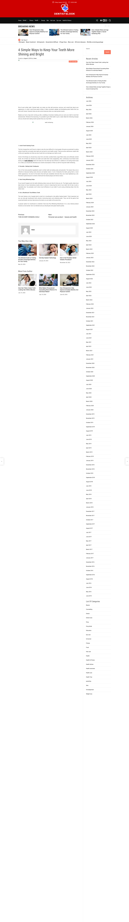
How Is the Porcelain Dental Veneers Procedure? (68, 258)
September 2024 (90, 173)
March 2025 (89, 152)
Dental (24, 20)
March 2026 (89, 118)
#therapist (22, 42)
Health (36, 20)
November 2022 (90, 266)
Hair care (52, 20)
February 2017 (90, 553)
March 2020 (89, 401)
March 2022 (89, 300)
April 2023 (88, 245)
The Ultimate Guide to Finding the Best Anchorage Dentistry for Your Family (69, 31)
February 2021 (90, 355)
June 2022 (89, 287)
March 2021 (89, 350)
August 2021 (89, 329)
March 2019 (89, 452)
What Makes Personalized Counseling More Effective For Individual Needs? (48, 289)
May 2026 (88, 109)
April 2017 (88, 545)
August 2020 (89, 380)
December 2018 (90, 465)
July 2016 (88, 583)
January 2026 (89, 126)
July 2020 (88, 384)
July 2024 (88, 181)
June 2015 (89, 596)
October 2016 (89, 570)
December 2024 (90, 164)
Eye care (59, 20)
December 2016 (90, 562)
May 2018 (88, 494)
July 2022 (88, 283)
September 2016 (90, 574)
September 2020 (90, 376)
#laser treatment (31, 42)
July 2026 (88, 101)
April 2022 (88, 295)
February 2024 (90, 202)
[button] (108, 26)
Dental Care (89, 617)
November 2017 (90, 515)
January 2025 (89, 160)
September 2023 (90, 223)
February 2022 (90, 304)
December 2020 (90, 363)
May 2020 (88, 393)
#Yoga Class (63, 42)
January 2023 (89, 257)
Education (88, 630)
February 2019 (90, 456)
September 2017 (90, 524)
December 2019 (90, 414)
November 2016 (90, 566)
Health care (89, 672)
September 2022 (90, 274)
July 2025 (88, 135)
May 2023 (88, 240)
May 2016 (88, 591)
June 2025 (89, 139)
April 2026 (88, 114)
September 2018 (90, 477)
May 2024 (88, 190)
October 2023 (89, 219)
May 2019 (88, 443)
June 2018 (89, 490)
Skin (48, 20)
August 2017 (89, 528)
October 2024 (89, 168)
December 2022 (90, 261)
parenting (88, 681)
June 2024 (89, 185)
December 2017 (90, 511)
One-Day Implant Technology (47, 258)
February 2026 (90, 122)
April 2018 (88, 498)
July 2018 (88, 486)
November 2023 (90, 215)
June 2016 (89, 587)
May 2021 (88, 342)
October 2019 (89, 422)
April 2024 (88, 194)
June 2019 (89, 439)
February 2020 (90, 405)
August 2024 (89, 177)
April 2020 (88, 397)
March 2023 (89, 249)
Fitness (31, 20)
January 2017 (89, 558)
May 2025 (88, 143)
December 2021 (90, 312)
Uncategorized (90, 689)
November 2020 (90, 367)
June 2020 (89, 388)
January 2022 (89, 308)
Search (88, 48)
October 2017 (89, 520)
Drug (87, 622)
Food (87, 647)
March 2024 (89, 198)
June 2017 (89, 536)
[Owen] (25, 230)
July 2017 (88, 532)
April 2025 (88, 147)
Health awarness (90, 668)
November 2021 (90, 316)
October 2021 (89, 321)
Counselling (89, 609)
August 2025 (89, 130)
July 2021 (88, 333)
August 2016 (89, 579)
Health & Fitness (67, 20)
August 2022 (89, 278)
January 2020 (89, 410)
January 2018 (89, 507)
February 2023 (90, 253)
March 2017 (89, 549)
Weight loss (89, 694)
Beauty (43, 20)
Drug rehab (89, 626)
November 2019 (90, 418)
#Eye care (71, 42)
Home (19, 20)
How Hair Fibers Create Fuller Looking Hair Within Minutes (27, 289)
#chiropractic (41, 42)
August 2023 (89, 228)
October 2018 (89, 473)
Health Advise (89, 664)
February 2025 (90, 156)
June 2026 (89, 105)
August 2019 (89, 431)
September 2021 (90, 325)
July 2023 (88, 232)
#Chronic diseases (80, 42)
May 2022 (88, 291)
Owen (35, 58)
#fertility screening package (95, 42)
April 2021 (88, 346)
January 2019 (89, 460)
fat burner (88, 639)
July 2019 (88, 435)
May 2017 (88, 541)
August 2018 (89, 481)
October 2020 (89, 371)
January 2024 (89, 207)
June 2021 (89, 338)
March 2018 (89, 503)
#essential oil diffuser (52, 42)
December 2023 (90, 211)
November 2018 (90, 469)
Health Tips (89, 677)
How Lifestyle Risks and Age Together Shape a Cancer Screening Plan (100, 31)
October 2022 (89, 270)
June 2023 (89, 236)
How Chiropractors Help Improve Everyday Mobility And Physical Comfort (38, 31)
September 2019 (90, 426)
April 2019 (88, 448)
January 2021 (89, 359)
